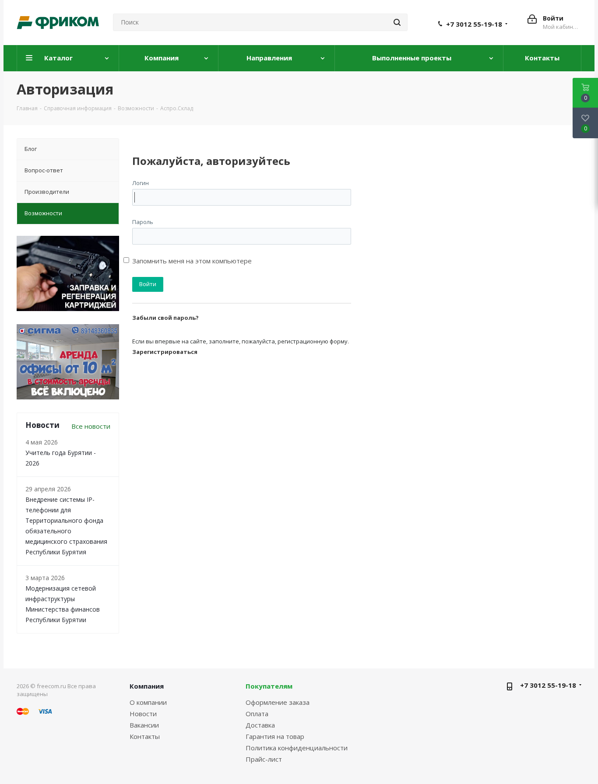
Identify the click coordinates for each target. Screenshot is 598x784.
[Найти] (397, 22)
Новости (143, 713)
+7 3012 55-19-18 (474, 24)
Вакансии (144, 725)
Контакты (145, 736)
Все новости (90, 426)
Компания (147, 686)
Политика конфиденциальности (297, 747)
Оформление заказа (278, 702)
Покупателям (269, 686)
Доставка (260, 725)
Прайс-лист (264, 759)
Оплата (257, 713)
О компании (148, 702)
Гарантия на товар (275, 736)
